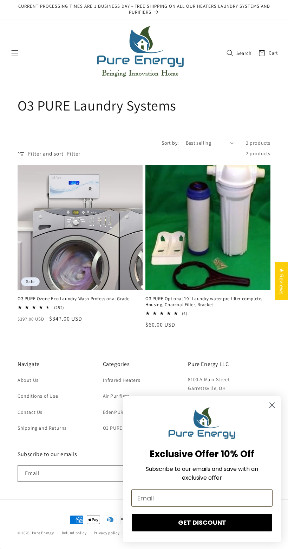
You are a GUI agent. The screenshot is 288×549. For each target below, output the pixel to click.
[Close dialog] (272, 405)
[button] (14, 53)
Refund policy (74, 532)
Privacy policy (107, 532)
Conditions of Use (38, 396)
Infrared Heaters (121, 380)
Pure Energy (43, 532)
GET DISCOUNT (202, 522)
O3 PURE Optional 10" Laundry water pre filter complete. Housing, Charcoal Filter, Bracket (203, 302)
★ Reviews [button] (281, 281)
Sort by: (170, 143)
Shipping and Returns (42, 428)
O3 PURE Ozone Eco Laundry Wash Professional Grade (73, 299)
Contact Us (30, 412)
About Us (28, 380)
